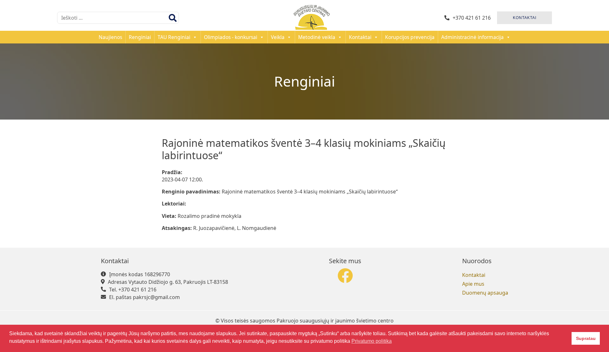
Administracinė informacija (472, 37)
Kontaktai (360, 37)
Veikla (278, 37)
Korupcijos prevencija (410, 37)
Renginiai (140, 37)
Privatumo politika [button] (371, 341)
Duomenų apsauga (485, 292)
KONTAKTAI (524, 18)
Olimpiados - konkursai (230, 37)
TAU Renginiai (174, 37)
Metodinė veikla (316, 37)
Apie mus (473, 283)
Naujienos (110, 37)
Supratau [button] (586, 338)
